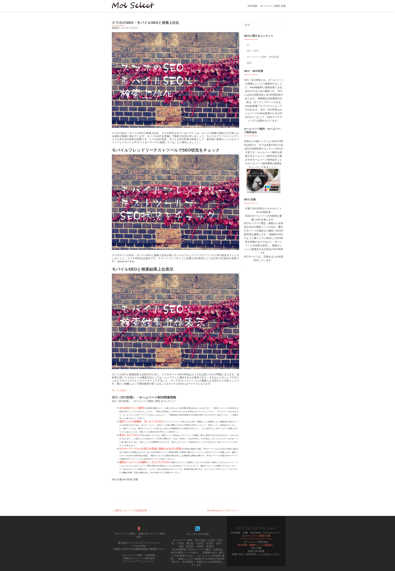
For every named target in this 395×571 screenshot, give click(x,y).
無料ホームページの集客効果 (129, 510)
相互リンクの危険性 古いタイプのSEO (141, 421)
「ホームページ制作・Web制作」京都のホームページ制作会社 (139, 557)
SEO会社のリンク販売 (131, 407)
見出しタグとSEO (129, 434)
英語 (249, 62)
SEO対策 (252, 5)
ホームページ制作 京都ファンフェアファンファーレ (256, 537)
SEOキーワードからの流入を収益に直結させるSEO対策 (150, 448)
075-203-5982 (201, 533)
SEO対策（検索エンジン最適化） (256, 544)
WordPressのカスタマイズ (223, 510)
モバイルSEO (119, 390)
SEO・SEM (253, 50)
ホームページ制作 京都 (272, 5)
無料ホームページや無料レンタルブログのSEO (145, 462)
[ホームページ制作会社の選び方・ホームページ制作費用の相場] (264, 180)
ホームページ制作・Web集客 (263, 56)
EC (248, 44)
